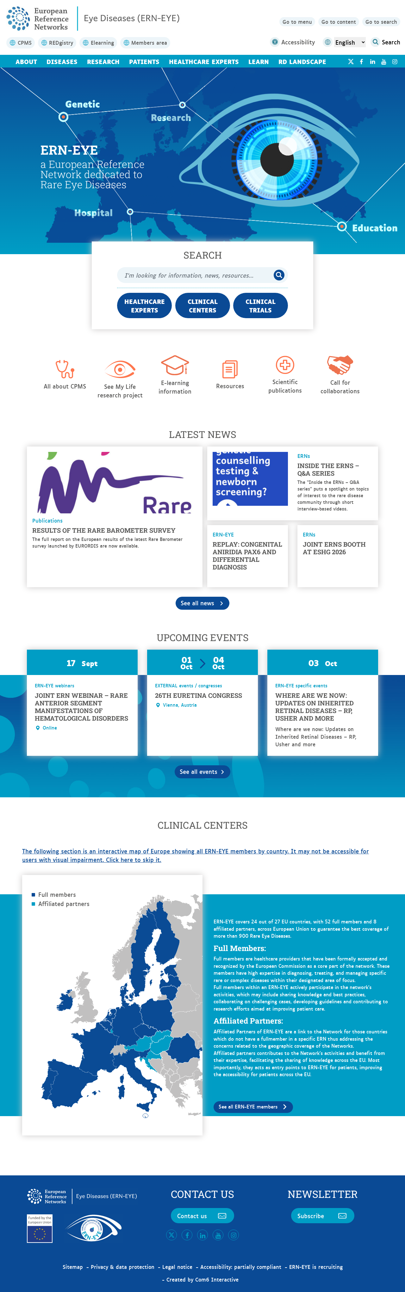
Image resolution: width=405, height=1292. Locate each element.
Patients (144, 61)
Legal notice (177, 1267)
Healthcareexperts (144, 305)
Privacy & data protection (122, 1267)
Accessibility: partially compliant (240, 1267)
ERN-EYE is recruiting (316, 1267)
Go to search (381, 21)
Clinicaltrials (261, 305)
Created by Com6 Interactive (202, 1279)
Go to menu (297, 21)
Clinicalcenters (203, 305)
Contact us (192, 1215)
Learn (258, 61)
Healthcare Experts (204, 61)
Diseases (62, 61)
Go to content (338, 21)
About (26, 61)
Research (103, 61)
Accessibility (298, 42)
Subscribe (310, 1215)
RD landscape (302, 61)
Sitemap (73, 1267)
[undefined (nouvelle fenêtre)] (361, 61)
